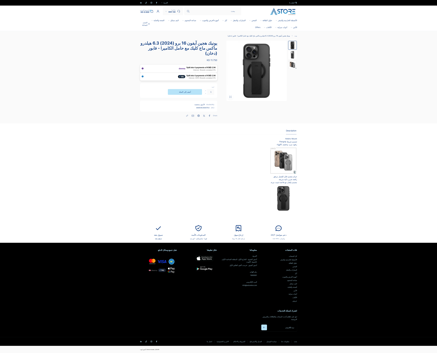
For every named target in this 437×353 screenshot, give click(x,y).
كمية (213, 87)
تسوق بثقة (158, 235)
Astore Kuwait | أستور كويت (147, 349)
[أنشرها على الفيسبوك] (209, 116)
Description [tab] (291, 130)
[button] (146, 11)
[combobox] (212, 11)
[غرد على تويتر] (204, 116)
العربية (165, 3)
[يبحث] (188, 11)
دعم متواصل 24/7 (278, 235)
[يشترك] (264, 327)
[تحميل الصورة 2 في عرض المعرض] (292, 55)
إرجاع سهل (238, 235)
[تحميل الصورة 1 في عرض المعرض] (292, 45)
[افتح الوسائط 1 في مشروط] (256, 71)
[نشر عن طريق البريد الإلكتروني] (192, 115)
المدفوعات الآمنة (198, 235)
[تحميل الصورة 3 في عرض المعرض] (292, 65)
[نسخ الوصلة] (187, 116)
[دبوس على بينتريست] (198, 116)
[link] (293, 2)
